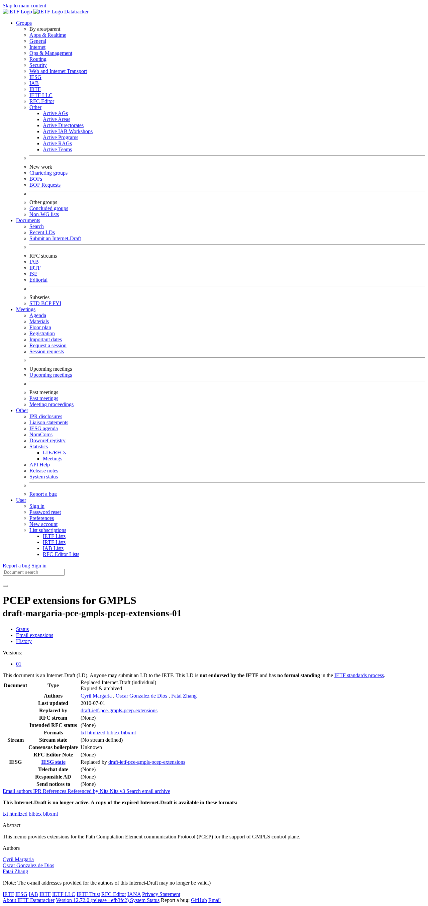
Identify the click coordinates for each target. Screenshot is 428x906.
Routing (37, 59)
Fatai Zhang (184, 696)
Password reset (45, 512)
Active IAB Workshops (68, 131)
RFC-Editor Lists (61, 554)
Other (35, 107)
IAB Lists (53, 548)
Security (38, 65)
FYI (56, 303)
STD (35, 303)
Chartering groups (48, 173)
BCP (46, 303)
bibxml (128, 732)
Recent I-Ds (42, 232)
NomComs (40, 434)
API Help (39, 464)
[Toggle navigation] (5, 586)
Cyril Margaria (96, 696)
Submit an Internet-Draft (55, 238)
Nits (105, 791)
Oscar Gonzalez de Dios (141, 696)
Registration (42, 333)
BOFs (35, 179)
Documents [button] (28, 220)
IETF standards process (359, 675)
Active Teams (57, 149)
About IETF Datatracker (29, 900)
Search (36, 226)
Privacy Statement (161, 894)
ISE (33, 274)
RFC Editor (41, 101)
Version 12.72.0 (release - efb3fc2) (93, 900)
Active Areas (56, 119)
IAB (34, 83)
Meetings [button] (25, 309)
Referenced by (84, 791)
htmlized (97, 732)
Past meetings (43, 398)
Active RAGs (57, 143)
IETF (8, 894)
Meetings (52, 458)
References (55, 791)
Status (22, 629)
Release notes (43, 470)
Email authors (18, 791)
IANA (134, 894)
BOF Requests (45, 185)
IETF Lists (54, 536)
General (37, 41)
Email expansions (34, 635)
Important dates (45, 339)
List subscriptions (47, 530)
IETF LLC (40, 95)
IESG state (53, 762)
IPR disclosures (45, 416)
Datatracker (76, 11)
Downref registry (47, 440)
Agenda (37, 315)
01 (18, 664)
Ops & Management (50, 53)
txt (84, 732)
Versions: (12, 652)
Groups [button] (24, 23)
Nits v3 (118, 791)
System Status (144, 900)
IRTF (35, 89)
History (24, 641)
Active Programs (60, 137)
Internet (37, 47)
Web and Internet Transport (58, 71)
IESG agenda (43, 428)
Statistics (38, 446)
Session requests (46, 351)
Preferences (41, 518)
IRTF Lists (54, 542)
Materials (39, 321)
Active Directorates (63, 125)
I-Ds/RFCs (54, 452)
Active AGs (55, 113)
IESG (35, 77)
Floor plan (40, 327)
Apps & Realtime (47, 35)
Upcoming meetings (50, 375)
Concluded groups (48, 208)
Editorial (38, 280)
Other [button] (22, 410)
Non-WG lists (44, 214)
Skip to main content (24, 5)
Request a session (48, 345)
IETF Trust (88, 894)
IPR (38, 791)
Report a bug (43, 494)
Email (214, 900)
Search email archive (148, 791)
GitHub (199, 900)
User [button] (21, 500)
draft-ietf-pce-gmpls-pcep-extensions (119, 710)
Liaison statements (48, 422)
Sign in (36, 506)
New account (43, 524)
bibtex (114, 732)
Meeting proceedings (51, 404)
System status (43, 476)
